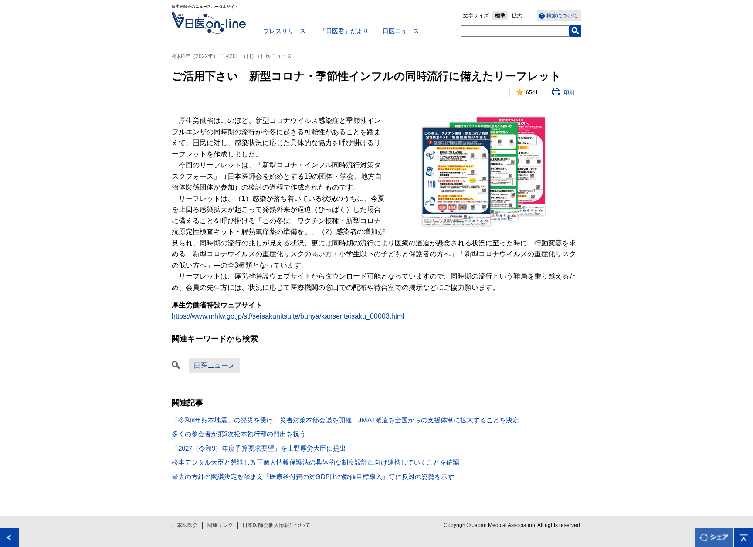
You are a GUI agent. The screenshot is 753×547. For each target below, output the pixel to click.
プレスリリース (284, 30)
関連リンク (220, 525)
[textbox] (515, 31)
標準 (500, 16)
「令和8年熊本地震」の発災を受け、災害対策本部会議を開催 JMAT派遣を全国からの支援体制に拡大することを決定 (345, 420)
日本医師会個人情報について (276, 525)
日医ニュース (401, 30)
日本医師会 (185, 525)
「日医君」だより (344, 30)
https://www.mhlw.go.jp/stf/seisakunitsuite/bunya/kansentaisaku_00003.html (288, 316)
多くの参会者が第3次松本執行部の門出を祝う (239, 434)
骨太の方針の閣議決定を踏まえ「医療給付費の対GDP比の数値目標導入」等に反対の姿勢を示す (313, 476)
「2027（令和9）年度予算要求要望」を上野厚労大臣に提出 (259, 448)
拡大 (517, 16)
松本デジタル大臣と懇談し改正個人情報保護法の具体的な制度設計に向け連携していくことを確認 (315, 462)
